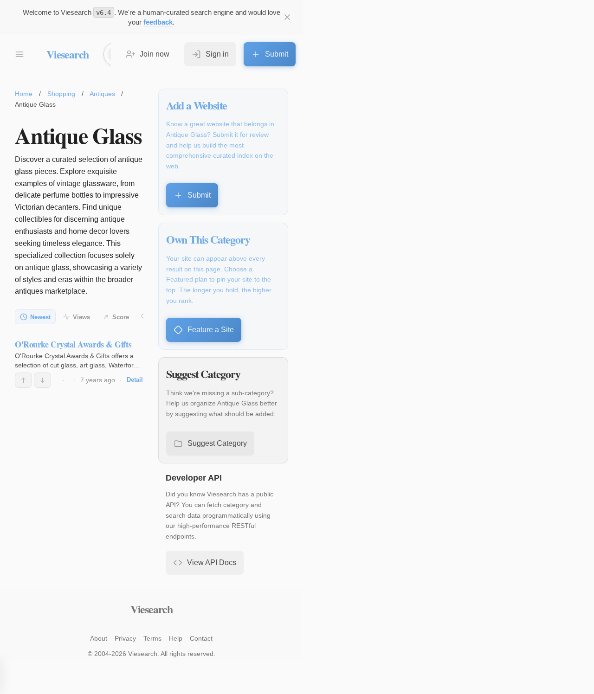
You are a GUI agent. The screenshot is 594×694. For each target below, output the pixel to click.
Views (81, 317)
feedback (158, 22)
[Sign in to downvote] (42, 380)
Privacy (125, 638)
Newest (40, 317)
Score (120, 317)
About (98, 638)
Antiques (102, 93)
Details (136, 379)
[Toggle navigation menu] (19, 54)
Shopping (61, 93)
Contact (201, 638)
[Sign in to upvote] (23, 380)
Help (175, 638)
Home (23, 93)
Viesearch (67, 54)
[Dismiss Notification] (287, 17)
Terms (152, 638)
